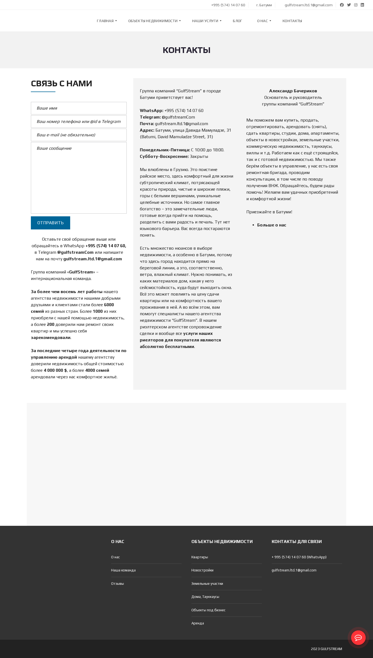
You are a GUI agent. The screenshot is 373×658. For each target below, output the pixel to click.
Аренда (197, 623)
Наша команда (123, 570)
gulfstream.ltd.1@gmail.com (308, 5)
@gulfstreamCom (75, 252)
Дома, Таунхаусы (205, 597)
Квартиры (199, 557)
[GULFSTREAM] (21, 21)
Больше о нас (271, 225)
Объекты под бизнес (208, 610)
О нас (115, 557)
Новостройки (202, 570)
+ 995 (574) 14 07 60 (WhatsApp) (299, 557)
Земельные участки (207, 584)
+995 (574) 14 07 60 (228, 5)
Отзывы (117, 584)
